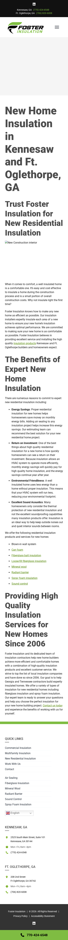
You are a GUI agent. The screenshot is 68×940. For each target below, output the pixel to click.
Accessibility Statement (43, 916)
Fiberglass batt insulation (26, 555)
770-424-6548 (37, 935)
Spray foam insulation (24, 578)
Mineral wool (19, 566)
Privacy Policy (20, 916)
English (14, 813)
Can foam (17, 549)
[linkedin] (34, 4)
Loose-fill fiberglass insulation (29, 561)
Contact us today (53, 705)
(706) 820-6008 (44, 13)
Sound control (20, 583)
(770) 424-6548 (41, 9)
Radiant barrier (20, 572)
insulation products (25, 343)
